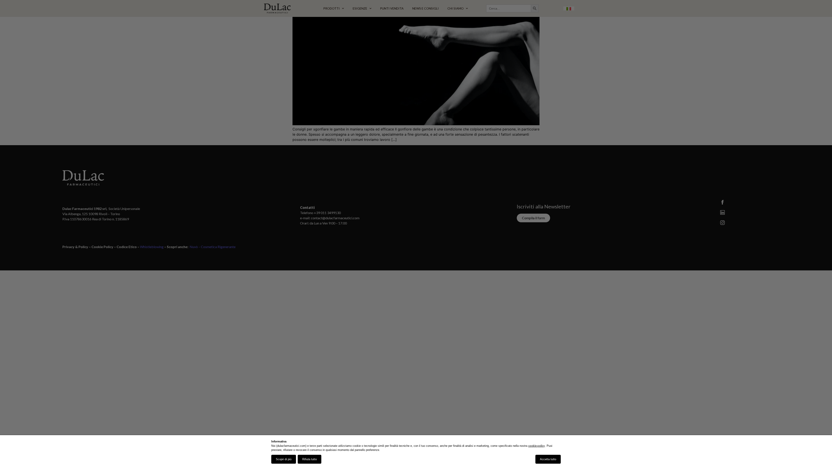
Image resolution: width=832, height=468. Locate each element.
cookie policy (536, 445)
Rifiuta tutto (309, 459)
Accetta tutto (548, 459)
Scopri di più (283, 459)
